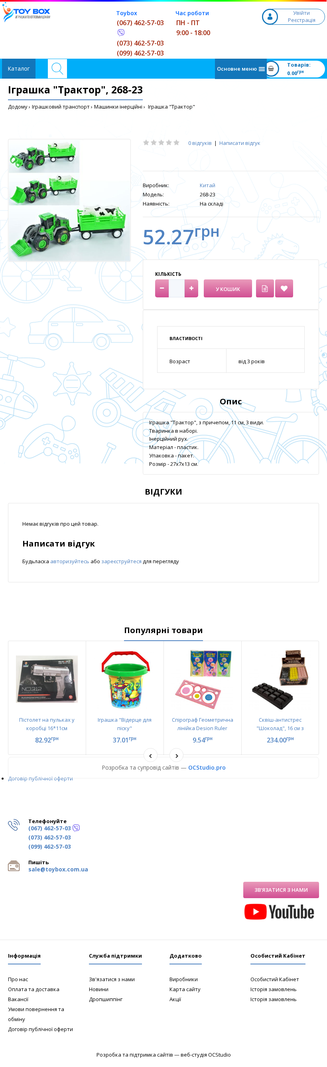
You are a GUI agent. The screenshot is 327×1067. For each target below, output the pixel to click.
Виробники (183, 979)
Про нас (18, 979)
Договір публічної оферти (40, 778)
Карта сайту (185, 989)
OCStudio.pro (207, 767)
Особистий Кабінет (274, 979)
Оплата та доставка (33, 989)
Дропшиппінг (105, 999)
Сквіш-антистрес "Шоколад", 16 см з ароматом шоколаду (280, 728)
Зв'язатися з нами (281, 889)
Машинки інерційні (118, 106)
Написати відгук (239, 142)
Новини (98, 989)
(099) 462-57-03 (140, 53)
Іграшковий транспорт (61, 106)
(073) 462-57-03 (140, 43)
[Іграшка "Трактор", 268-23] (69, 200)
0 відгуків (200, 142)
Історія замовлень (273, 989)
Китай (207, 185)
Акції (175, 999)
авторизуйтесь (70, 561)
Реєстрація (301, 20)
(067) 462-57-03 (140, 22)
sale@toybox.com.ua (58, 869)
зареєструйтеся (122, 561)
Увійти (301, 12)
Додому (18, 106)
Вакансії (18, 999)
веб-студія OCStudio (206, 1054)
